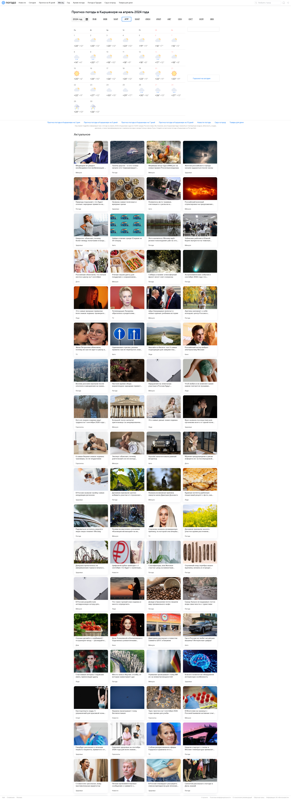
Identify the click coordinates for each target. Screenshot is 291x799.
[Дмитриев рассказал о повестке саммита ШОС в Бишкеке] (164, 630)
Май (137, 19)
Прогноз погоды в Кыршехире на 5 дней (101, 122)
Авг (169, 19)
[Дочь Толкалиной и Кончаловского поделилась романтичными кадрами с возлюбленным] (127, 630)
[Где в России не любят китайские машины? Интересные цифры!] (200, 630)
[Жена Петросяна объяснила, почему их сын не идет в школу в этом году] (91, 340)
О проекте (204, 797)
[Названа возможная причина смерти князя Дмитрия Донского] (164, 485)
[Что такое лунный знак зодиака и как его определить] (127, 594)
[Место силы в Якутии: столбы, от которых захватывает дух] (127, 667)
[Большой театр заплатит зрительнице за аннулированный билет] (127, 412)
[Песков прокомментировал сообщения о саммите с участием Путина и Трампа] (127, 776)
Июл (158, 19)
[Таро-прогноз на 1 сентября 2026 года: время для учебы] (164, 703)
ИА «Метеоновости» (282, 797)
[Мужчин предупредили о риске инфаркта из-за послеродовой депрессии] (200, 449)
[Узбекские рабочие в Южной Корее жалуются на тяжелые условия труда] (200, 231)
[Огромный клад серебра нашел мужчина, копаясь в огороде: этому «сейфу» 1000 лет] (200, 558)
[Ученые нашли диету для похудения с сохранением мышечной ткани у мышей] (127, 267)
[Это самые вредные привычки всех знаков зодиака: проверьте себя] (91, 303)
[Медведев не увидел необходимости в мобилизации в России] (91, 158)
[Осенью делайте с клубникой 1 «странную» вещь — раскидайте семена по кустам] (91, 630)
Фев (105, 19)
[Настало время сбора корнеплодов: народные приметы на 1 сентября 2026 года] (127, 376)
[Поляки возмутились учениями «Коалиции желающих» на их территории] (127, 521)
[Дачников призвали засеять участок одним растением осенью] (200, 521)
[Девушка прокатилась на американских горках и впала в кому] (91, 558)
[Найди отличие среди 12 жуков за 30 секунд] (127, 231)
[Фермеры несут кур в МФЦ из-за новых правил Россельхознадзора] (164, 158)
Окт (191, 19)
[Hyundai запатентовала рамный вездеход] (164, 449)
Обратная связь (259, 797)
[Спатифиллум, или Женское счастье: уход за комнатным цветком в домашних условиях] (164, 558)
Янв (94, 19)
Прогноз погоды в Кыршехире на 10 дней (176, 122)
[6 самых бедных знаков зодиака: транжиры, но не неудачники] (91, 449)
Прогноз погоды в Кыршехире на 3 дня (63, 122)
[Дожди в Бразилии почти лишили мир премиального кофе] (164, 594)
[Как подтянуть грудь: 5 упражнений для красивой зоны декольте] (91, 703)
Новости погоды (204, 122)
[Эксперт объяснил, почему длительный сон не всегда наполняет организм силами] (127, 449)
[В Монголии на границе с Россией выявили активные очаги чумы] (200, 703)
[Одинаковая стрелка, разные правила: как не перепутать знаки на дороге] (127, 340)
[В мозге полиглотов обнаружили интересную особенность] (200, 667)
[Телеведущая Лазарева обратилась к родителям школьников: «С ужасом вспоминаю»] (127, 303)
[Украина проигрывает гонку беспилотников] (127, 703)
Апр (126, 19)
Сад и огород (220, 122)
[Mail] (3, 2)
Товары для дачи (237, 122)
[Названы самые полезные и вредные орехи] (127, 194)
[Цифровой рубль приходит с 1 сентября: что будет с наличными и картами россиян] (127, 558)
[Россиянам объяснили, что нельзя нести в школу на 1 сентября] (91, 267)
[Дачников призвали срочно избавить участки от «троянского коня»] (127, 485)
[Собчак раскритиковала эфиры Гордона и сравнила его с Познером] (164, 740)
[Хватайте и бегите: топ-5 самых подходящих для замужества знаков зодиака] (164, 340)
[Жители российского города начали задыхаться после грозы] (200, 158)
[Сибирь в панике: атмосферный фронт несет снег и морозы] (164, 267)
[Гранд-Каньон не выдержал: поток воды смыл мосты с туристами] (200, 594)
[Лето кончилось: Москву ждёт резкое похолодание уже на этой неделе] (164, 231)
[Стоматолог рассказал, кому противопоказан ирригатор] (91, 776)
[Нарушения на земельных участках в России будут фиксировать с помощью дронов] (164, 376)
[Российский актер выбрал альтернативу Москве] (200, 340)
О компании (11, 797)
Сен (180, 19)
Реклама (19, 797)
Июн (148, 19)
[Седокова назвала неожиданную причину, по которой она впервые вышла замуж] (164, 521)
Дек (212, 19)
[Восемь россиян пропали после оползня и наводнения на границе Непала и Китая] (91, 376)
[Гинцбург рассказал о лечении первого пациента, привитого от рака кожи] (91, 740)
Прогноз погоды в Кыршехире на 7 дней (138, 122)
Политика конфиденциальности (220, 797)
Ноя (201, 19)
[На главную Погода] (10, 2)
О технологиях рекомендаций (242, 797)
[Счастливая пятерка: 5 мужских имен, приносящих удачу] (91, 667)
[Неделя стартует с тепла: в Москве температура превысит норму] (200, 740)
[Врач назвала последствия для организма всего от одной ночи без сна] (200, 412)
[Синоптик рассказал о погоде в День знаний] (200, 776)
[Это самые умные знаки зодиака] (164, 412)
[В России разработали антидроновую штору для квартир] (91, 594)
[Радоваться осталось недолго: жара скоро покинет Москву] (91, 521)
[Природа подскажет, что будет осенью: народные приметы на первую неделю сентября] (91, 194)
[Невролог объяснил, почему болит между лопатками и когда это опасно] (91, 231)
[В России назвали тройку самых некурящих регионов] (91, 485)
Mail (3, 797)
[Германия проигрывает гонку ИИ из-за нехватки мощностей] (164, 667)
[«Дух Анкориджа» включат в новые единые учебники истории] (164, 303)
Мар (116, 19)
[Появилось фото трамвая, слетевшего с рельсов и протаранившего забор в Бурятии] (164, 194)
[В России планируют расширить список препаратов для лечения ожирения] (164, 776)
